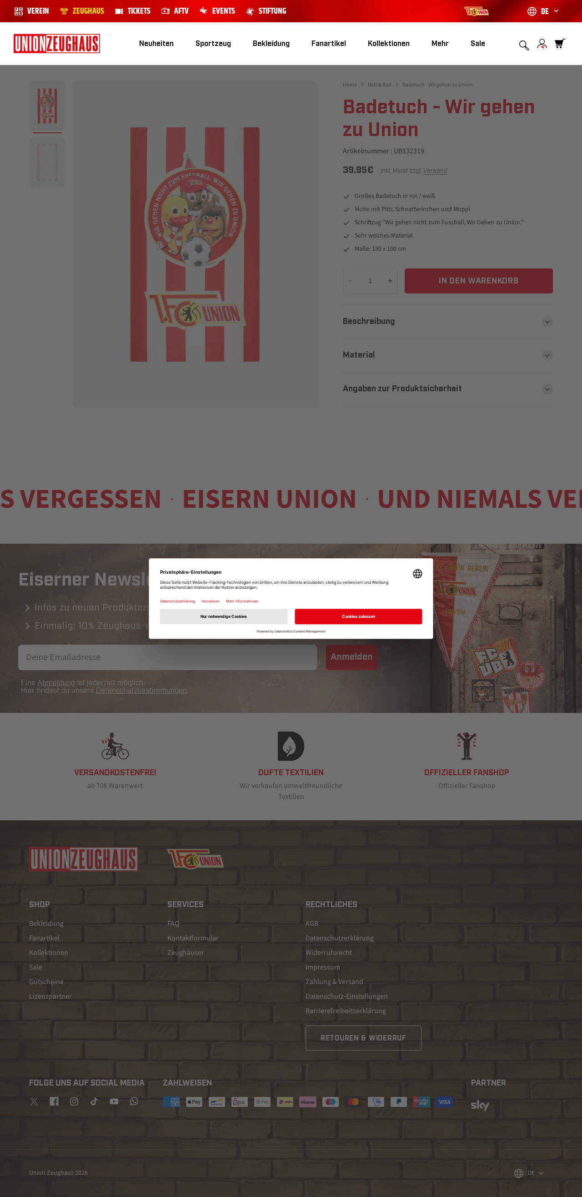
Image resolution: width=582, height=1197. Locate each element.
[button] (213, 44)
